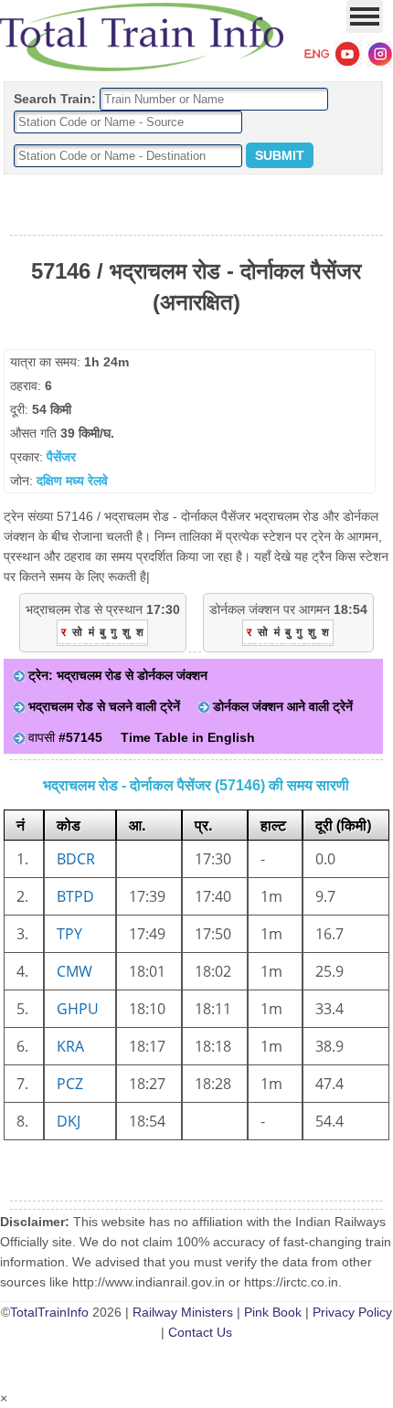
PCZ (70, 1084)
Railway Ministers (183, 1312)
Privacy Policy (352, 1312)
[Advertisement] (196, 205)
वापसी (63, 737)
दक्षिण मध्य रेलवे (72, 480)
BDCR (76, 859)
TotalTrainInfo (49, 1312)
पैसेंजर (61, 457)
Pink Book (273, 1312)
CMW (74, 971)
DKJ (68, 1121)
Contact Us (200, 1332)
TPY (69, 934)
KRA (70, 1046)
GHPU (78, 1009)
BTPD (75, 896)
